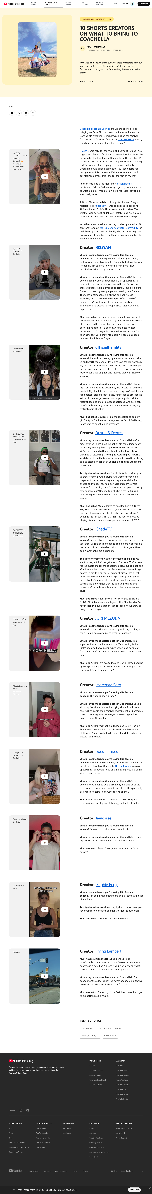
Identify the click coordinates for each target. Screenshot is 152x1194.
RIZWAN (84, 150)
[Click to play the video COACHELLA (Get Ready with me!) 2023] (44, 643)
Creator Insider (95, 1075)
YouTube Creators (96, 1070)
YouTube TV (121, 1089)
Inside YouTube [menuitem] (85, 4)
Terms (85, 1171)
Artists (92, 1128)
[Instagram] (20, 1110)
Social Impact (121, 1138)
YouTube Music (90, 1036)
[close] (150, 1188)
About (11, 1128)
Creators (87, 1029)
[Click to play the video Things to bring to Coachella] (44, 842)
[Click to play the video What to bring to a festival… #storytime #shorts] (44, 709)
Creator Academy (96, 1138)
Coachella (110, 1036)
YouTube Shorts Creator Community (119, 227)
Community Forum (16, 1152)
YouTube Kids (41, 1128)
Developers (67, 1133)
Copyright (47, 1171)
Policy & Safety (33, 1171)
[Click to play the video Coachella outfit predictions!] (44, 372)
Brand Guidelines (61, 1171)
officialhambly (124, 183)
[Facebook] (11, 113)
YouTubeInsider (122, 1099)
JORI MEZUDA (126, 139)
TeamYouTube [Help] (97, 1080)
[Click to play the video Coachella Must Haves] (44, 909)
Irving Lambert (108, 951)
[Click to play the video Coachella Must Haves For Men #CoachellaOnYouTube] (44, 457)
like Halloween (123, 766)
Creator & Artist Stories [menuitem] (51, 4)
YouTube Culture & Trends (19, 1147)
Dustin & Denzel (109, 432)
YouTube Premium (43, 1143)
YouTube (92, 1066)
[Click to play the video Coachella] (44, 976)
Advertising (67, 1128)
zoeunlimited (107, 751)
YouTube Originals (43, 1138)
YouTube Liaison (95, 1085)
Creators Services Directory (99, 1152)
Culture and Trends (109, 1029)
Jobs (11, 1138)
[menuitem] (115, 4)
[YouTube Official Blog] (14, 3)
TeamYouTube (122, 1080)
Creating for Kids (95, 1143)
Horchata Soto (108, 684)
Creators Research (96, 1147)
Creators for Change (124, 1128)
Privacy (75, 1171)
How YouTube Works (17, 1143)
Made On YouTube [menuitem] (99, 4)
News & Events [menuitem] (33, 4)
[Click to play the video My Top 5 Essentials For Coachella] (44, 272)
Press (11, 1133)
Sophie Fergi (107, 884)
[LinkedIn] (26, 113)
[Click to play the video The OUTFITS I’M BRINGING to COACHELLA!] (44, 553)
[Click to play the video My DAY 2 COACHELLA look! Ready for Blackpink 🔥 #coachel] (44, 176)
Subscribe (143, 4)
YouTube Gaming (123, 1085)
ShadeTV (101, 205)
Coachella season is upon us (95, 128)
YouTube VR (94, 1157)
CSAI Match (120, 1133)
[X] (18, 113)
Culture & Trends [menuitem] (68, 4)
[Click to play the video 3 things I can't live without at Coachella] (44, 776)
